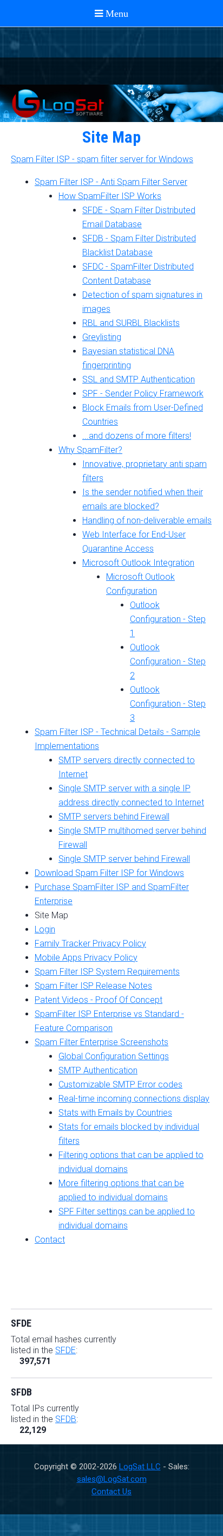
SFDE (65, 1350)
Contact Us (111, 1491)
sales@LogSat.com (112, 1479)
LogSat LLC (140, 1466)
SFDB (65, 1419)
